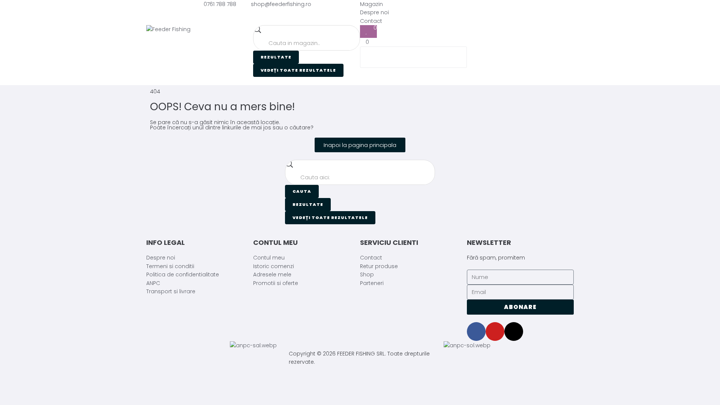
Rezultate (276, 57)
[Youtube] (495, 331)
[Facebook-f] (476, 331)
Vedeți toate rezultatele (298, 70)
